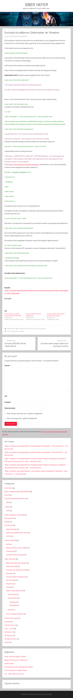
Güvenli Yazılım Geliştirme (15, 577)
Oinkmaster (11, 328)
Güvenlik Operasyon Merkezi (15, 498)
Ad (6, 396)
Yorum (8, 365)
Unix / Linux (9, 629)
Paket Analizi (12, 598)
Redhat (7, 522)
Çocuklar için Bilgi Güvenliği (16, 570)
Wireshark (13, 605)
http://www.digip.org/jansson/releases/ (24, 164)
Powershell (10, 551)
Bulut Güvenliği (12, 566)
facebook (9, 573)
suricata (21, 331)
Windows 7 (9, 632)
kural (8, 331)
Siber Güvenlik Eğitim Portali (15, 656)
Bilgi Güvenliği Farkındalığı (16, 563)
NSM (8, 511)
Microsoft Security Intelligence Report (19, 667)
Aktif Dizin (8, 488)
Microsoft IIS (9, 518)
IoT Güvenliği (11, 580)
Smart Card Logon (11, 618)
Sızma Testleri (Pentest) (15, 614)
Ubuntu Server (41, 328)
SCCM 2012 (9, 525)
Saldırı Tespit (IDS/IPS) (22, 328)
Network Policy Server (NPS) (16, 548)
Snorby (10, 610)
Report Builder (11, 529)
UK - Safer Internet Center (14, 674)
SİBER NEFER (36, 4)
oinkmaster (14, 331)
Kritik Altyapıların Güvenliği (15, 515)
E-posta (8, 402)
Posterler (9, 584)
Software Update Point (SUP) (17, 533)
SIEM (8, 502)
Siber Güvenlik (10, 559)
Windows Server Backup (15, 555)
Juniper (7, 507)
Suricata (33, 328)
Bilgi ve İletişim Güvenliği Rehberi (17, 492)
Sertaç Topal (9, 663)
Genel (7, 495)
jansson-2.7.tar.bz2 (19, 172)
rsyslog (9, 587)
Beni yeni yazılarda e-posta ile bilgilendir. (22, 418)
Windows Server (11, 639)
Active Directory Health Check (16, 670)
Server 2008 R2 (10, 540)
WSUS (8, 536)
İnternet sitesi (10, 408)
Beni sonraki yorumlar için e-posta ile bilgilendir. (24, 413)
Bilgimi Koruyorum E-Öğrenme (16, 660)
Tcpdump (12, 602)
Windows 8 (9, 635)
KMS (8, 544)
